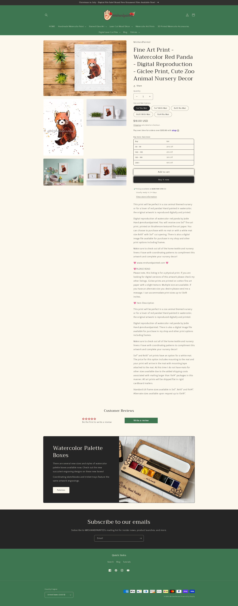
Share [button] (139, 86)
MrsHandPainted (175, 596)
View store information (146, 197)
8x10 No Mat (180, 108)
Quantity (136, 91)
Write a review (141, 420)
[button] (46, 15)
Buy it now (163, 179)
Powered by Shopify (188, 596)
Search (110, 562)
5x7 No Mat (141, 108)
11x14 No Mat (163, 114)
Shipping (137, 125)
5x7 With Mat (160, 108)
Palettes (61, 490)
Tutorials (127, 562)
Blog (118, 562)
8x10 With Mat (143, 114)
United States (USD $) (56, 595)
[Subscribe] (141, 538)
